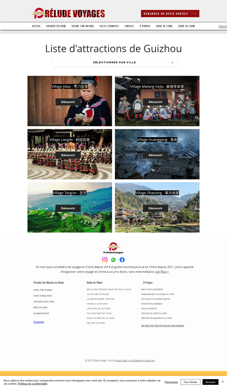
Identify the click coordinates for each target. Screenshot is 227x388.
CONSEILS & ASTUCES (97, 304)
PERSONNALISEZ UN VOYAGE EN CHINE (157, 294)
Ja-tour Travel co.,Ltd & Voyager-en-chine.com (134, 360)
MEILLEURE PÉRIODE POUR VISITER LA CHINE (109, 289)
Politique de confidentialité (32, 383)
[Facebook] (122, 259)
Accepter (210, 382)
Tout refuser (190, 382)
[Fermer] (223, 382)
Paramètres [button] (171, 382)
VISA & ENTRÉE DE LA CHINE (101, 318)
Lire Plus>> (162, 272)
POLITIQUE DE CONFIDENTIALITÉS (155, 299)
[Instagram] (104, 259)
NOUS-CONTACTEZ (149, 309)
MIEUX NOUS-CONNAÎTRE (152, 289)
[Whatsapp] (113, 259)
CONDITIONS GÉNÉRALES (151, 304)
